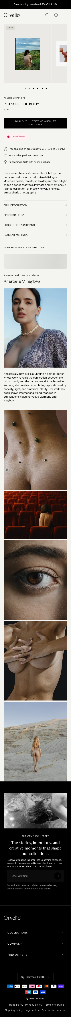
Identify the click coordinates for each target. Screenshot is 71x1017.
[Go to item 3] (33, 88)
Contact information (54, 1010)
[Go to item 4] (38, 88)
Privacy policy (33, 1004)
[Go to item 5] (42, 88)
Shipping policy (14, 1010)
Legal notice (32, 1010)
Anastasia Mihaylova (14, 98)
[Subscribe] (57, 876)
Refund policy (15, 1004)
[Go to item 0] (24, 88)
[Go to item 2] (29, 88)
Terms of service (54, 1004)
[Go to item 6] (46, 88)
